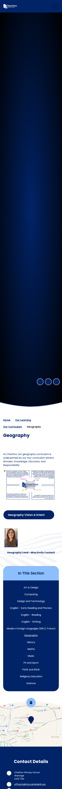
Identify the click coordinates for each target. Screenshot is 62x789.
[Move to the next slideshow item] (48, 381)
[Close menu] (55, 6)
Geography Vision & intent (26, 515)
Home (6, 420)
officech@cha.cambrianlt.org (29, 784)
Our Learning (23, 420)
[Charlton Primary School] (10, 6)
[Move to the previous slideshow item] (40, 381)
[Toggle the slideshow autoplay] (56, 381)
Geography (34, 427)
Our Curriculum (12, 427)
